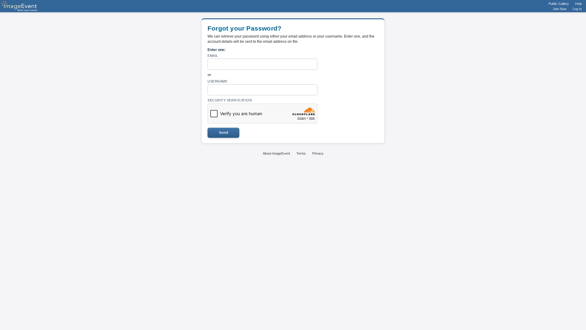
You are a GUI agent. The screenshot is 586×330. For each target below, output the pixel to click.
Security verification (230, 100)
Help (578, 4)
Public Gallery (558, 4)
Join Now (559, 9)
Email (213, 55)
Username (217, 81)
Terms (301, 153)
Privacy (318, 153)
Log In (577, 9)
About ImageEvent (276, 153)
